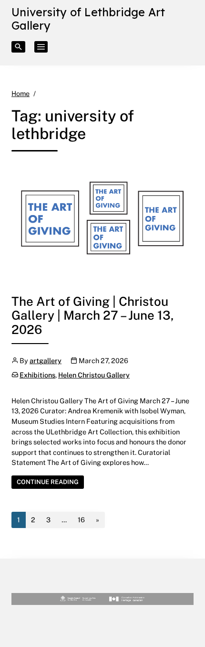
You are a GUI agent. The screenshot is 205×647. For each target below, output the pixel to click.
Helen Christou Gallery (94, 375)
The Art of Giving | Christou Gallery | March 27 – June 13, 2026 (92, 315)
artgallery (46, 360)
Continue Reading (50, 481)
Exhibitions (37, 375)
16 (81, 520)
